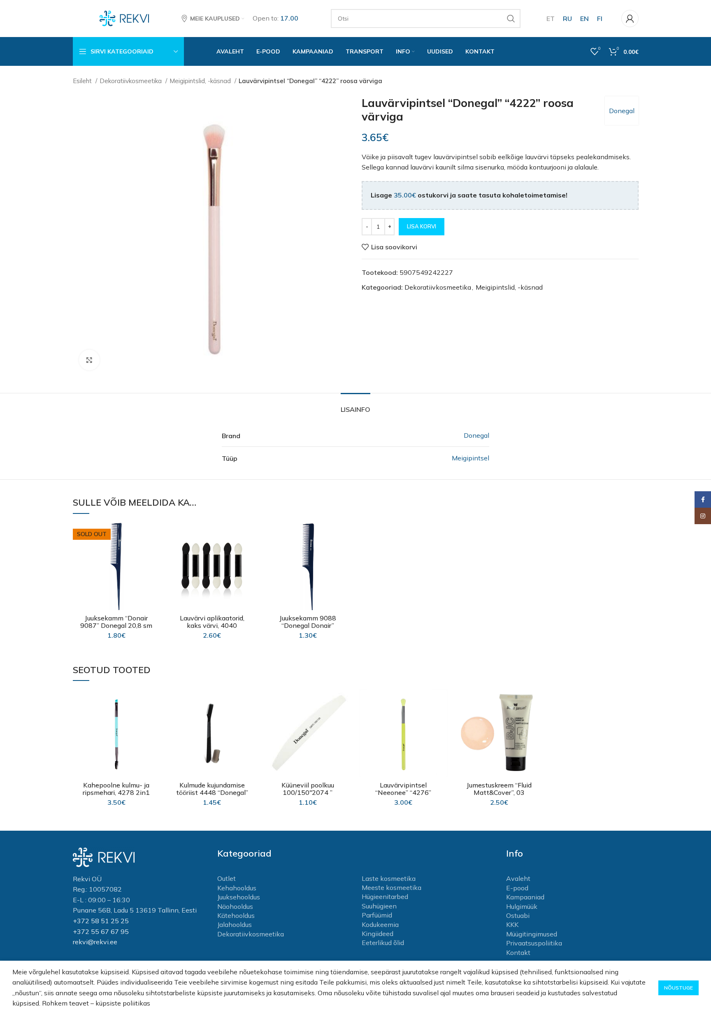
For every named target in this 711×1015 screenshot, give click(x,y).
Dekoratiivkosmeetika (131, 81)
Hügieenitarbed (385, 896)
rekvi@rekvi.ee (95, 942)
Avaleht (518, 878)
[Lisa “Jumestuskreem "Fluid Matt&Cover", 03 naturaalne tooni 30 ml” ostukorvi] (536, 721)
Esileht (83, 81)
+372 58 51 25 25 (101, 921)
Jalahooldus (234, 924)
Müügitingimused (531, 934)
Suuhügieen (379, 906)
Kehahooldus (236, 888)
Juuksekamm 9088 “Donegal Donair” (307, 621)
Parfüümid (377, 915)
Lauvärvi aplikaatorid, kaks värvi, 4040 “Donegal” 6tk (212, 625)
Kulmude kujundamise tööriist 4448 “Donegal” (212, 789)
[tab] (355, 405)
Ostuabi (518, 915)
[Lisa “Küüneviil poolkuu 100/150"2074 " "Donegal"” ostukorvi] (345, 721)
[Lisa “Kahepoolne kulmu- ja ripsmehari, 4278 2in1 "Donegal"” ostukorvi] (154, 721)
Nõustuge (678, 988)
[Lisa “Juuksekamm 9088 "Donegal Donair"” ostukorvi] (345, 554)
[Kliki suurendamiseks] (89, 360)
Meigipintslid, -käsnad (201, 81)
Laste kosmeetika (389, 878)
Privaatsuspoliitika (534, 943)
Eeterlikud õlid (383, 942)
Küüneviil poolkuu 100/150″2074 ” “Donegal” (307, 792)
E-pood (517, 888)
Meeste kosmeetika (391, 887)
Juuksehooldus (238, 897)
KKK (512, 924)
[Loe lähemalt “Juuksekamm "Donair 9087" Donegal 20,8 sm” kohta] (154, 554)
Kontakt (518, 952)
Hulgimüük (521, 906)
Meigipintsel (470, 458)
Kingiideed (377, 933)
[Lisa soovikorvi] (154, 536)
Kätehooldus (236, 915)
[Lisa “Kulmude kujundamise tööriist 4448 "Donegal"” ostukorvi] (249, 721)
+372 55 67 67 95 (101, 931)
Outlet (226, 878)
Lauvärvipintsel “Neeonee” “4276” (403, 789)
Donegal (621, 111)
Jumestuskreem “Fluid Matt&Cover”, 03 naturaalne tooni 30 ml (499, 792)
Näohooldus (235, 906)
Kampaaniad (525, 897)
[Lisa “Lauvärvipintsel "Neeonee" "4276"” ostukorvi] (441, 721)
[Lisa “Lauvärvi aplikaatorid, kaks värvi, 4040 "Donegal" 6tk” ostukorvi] (249, 554)
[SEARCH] (511, 18)
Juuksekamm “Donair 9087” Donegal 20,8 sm (116, 621)
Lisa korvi (421, 226)
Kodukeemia (380, 924)
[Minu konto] (630, 18)
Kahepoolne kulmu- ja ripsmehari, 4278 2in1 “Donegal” (116, 792)
